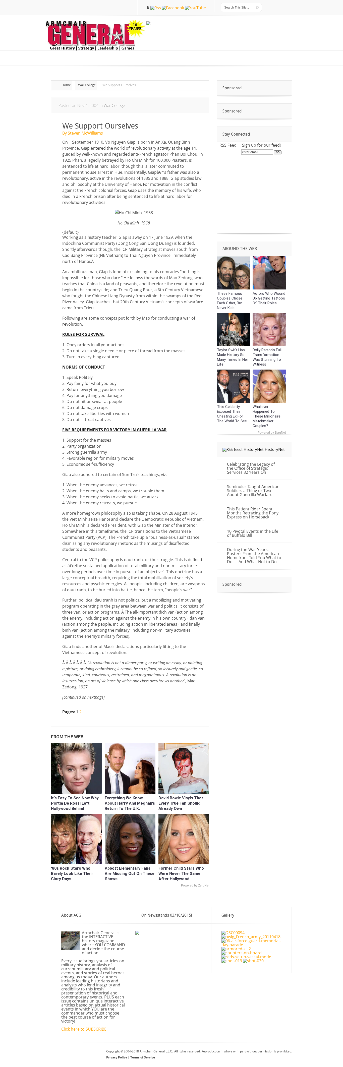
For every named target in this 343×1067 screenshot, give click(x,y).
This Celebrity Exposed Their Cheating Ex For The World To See (232, 413)
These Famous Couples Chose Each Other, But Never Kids (230, 300)
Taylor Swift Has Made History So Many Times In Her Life (232, 357)
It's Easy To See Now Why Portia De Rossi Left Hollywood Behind (75, 803)
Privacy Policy (117, 1057)
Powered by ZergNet (195, 885)
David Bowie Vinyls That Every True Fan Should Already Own (180, 803)
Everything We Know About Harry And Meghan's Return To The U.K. (130, 803)
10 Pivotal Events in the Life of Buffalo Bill (252, 533)
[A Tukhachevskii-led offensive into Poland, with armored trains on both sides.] (241, 953)
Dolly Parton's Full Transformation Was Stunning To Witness (267, 357)
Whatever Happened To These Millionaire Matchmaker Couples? (266, 416)
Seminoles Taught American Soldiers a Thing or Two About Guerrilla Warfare (253, 490)
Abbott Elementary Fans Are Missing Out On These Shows (129, 873)
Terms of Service (142, 1057)
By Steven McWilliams (82, 133)
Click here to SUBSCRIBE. (84, 1029)
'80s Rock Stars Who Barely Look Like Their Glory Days (72, 873)
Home (66, 85)
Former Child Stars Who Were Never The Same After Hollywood (181, 873)
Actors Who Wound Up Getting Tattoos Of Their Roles (269, 298)
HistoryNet (275, 449)
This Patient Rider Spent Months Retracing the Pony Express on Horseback (252, 513)
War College (87, 85)
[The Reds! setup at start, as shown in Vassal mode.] (246, 957)
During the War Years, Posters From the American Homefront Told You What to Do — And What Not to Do (254, 555)
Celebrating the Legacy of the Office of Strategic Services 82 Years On (251, 468)
